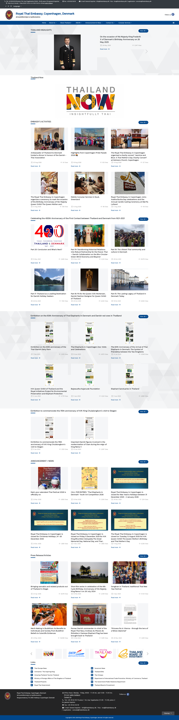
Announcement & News (93, 23)
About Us (52, 23)
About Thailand (65, 23)
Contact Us (109, 23)
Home (44, 23)
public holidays (48, 3)
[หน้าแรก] (9, 15)
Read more (103, 49)
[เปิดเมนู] (173, 23)
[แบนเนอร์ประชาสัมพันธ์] (49, 653)
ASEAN (78, 23)
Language (16, 6)
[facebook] (173, 14)
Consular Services (124, 23)
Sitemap (167, 713)
